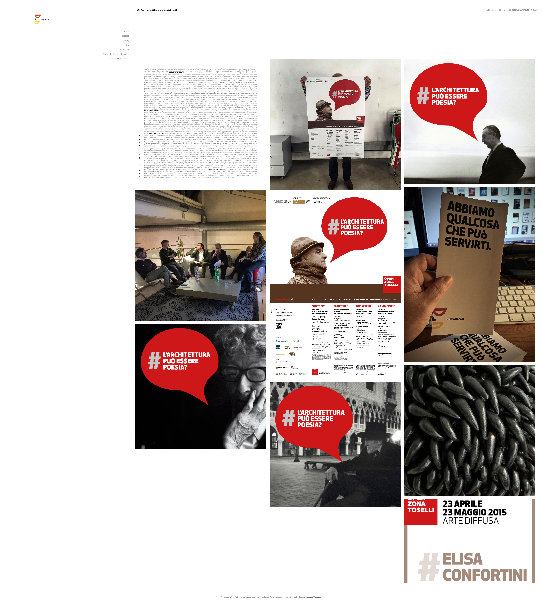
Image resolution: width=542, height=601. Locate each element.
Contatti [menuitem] (124, 49)
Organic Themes (313, 597)
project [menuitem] (125, 36)
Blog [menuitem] (126, 40)
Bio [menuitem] (127, 45)
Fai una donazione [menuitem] (119, 58)
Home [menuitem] (126, 31)
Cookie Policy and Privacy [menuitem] (115, 54)
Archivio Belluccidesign (157, 9)
